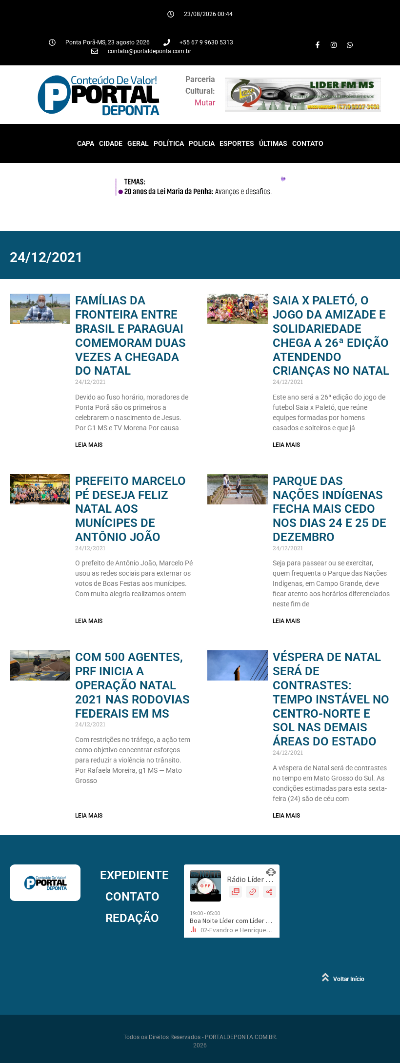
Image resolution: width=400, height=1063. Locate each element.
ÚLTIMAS (273, 143)
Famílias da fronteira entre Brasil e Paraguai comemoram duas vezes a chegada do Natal (130, 336)
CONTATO (307, 143)
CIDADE (110, 143)
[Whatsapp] (350, 45)
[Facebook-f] (317, 45)
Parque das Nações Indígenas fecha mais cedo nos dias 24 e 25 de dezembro (329, 509)
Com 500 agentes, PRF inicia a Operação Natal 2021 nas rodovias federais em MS (132, 685)
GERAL (138, 143)
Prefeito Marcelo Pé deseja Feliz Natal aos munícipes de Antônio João (130, 509)
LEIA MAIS (88, 444)
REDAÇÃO (132, 918)
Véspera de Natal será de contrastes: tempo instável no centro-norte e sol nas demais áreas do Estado (331, 699)
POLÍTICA (169, 143)
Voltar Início (348, 979)
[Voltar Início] (325, 977)
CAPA (85, 143)
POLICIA (202, 143)
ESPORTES (237, 143)
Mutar (205, 102)
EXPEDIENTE (134, 875)
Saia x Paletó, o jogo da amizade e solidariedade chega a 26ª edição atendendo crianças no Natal (331, 336)
